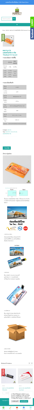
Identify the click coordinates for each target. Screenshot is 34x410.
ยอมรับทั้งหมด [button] (24, 401)
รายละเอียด (7, 148)
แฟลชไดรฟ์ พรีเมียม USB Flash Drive (17, 2)
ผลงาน (7, 30)
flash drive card (9, 131)
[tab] (7, 148)
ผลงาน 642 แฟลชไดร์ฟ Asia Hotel (24, 389)
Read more (9, 393)
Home (4, 30)
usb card (15, 131)
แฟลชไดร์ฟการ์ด (7, 133)
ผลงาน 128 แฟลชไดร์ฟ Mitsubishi (8, 389)
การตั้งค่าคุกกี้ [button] (15, 401)
